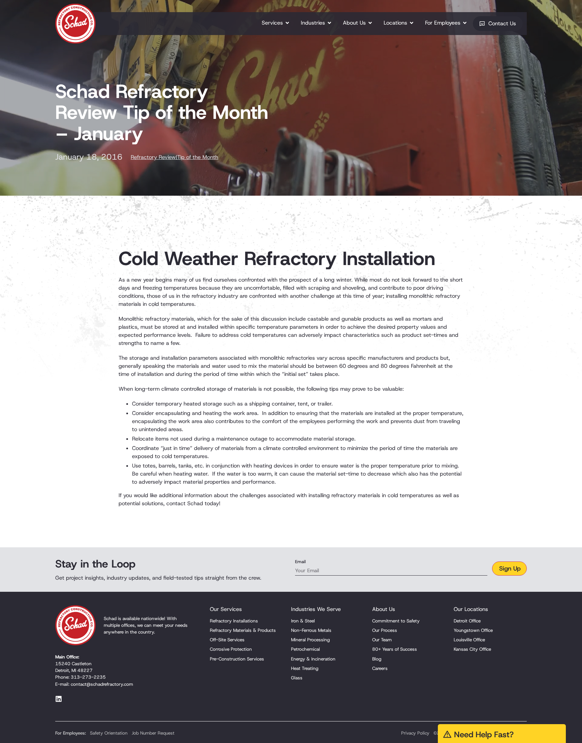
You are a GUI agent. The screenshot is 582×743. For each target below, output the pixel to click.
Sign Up (510, 568)
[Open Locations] (411, 23)
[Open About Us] (370, 23)
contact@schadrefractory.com (102, 684)
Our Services (226, 609)
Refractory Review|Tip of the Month (174, 157)
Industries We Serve (316, 609)
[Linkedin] (58, 699)
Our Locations (471, 609)
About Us (383, 609)
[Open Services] (287, 23)
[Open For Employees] (464, 23)
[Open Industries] (329, 23)
